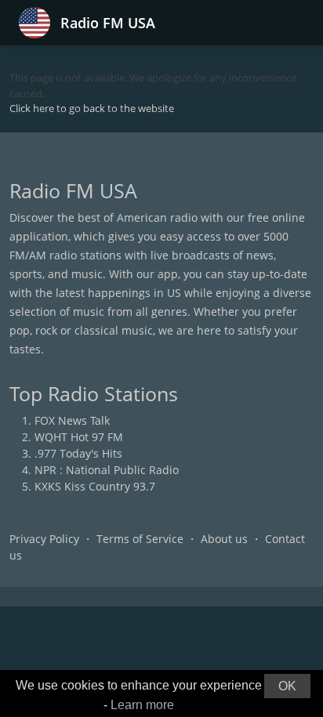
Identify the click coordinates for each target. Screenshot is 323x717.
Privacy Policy (44, 538)
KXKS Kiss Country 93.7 (94, 486)
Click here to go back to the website (91, 108)
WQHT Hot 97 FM (78, 436)
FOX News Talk (72, 420)
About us (224, 538)
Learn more (142, 705)
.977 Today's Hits (78, 453)
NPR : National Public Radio (106, 469)
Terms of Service (139, 538)
